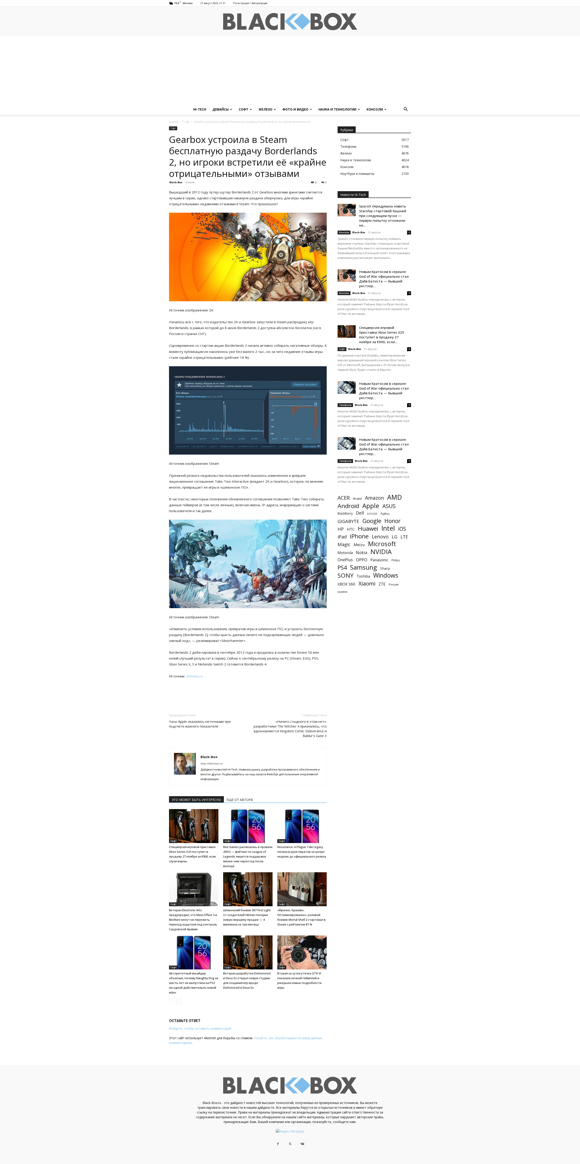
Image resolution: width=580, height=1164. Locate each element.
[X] (290, 1144)
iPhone (359, 536)
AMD (394, 497)
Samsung (363, 567)
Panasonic (379, 559)
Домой (174, 122)
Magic (344, 544)
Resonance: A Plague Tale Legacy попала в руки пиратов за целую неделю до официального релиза (301, 851)
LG (394, 536)
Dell (360, 513)
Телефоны (345, 405)
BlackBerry (345, 513)
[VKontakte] (302, 1144)
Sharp (385, 568)
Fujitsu (385, 513)
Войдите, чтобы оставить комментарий (200, 1028)
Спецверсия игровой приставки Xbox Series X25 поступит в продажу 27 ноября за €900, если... (381, 334)
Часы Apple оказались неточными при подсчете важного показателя (200, 723)
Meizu (359, 544)
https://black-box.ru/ (212, 763)
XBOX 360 (346, 584)
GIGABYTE (348, 521)
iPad (342, 536)
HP (341, 529)
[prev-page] (172, 1001)
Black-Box (175, 182)
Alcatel (357, 498)
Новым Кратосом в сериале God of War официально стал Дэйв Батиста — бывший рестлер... (384, 278)
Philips (396, 560)
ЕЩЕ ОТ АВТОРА (240, 800)
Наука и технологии (337, 109)
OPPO (361, 559)
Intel (388, 528)
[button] (405, 110)
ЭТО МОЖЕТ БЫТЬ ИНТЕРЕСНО (196, 800)
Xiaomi (366, 583)
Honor (392, 520)
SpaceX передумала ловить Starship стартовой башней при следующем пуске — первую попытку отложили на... (382, 215)
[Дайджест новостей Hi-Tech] (290, 21)
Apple (370, 505)
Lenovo (380, 536)
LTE (404, 536)
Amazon (374, 497)
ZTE (382, 584)
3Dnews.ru (194, 676)
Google (371, 520)
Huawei (368, 528)
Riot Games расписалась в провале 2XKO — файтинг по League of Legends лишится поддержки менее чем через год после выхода (248, 856)
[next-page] (179, 1001)
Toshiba (363, 576)
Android (348, 506)
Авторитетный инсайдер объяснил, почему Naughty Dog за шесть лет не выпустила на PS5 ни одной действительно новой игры (193, 982)
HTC (351, 529)
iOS (402, 528)
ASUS (389, 506)
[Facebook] (277, 1144)
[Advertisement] (290, 70)
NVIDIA (381, 551)
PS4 (342, 567)
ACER (344, 497)
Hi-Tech (199, 109)
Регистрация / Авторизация (250, 3)
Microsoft (382, 543)
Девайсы (221, 109)
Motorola (345, 552)
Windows (385, 575)
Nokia (361, 552)
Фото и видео (295, 109)
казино (343, 592)
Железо (265, 109)
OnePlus (345, 559)
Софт (243, 109)
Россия (394, 584)
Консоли (375, 109)
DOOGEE (372, 513)
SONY (345, 575)
